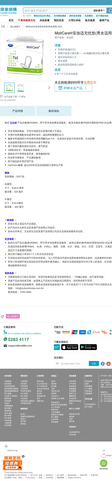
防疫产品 (72, 393)
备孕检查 (7, 400)
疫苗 (87, 383)
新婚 (20, 477)
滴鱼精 (53, 393)
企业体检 (7, 425)
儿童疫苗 (24, 381)
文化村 (69, 37)
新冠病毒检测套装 (11, 391)
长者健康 (72, 391)
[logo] (8, 16)
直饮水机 (40, 381)
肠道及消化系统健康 (59, 404)
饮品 (71, 403)
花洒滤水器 (41, 396)
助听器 (23, 423)
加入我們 (60, 475)
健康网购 (60, 477)
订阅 (94, 363)
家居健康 (88, 386)
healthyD (49, 477)
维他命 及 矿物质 (57, 398)
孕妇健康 (54, 421)
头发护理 (54, 419)
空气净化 (72, 383)
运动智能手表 (74, 432)
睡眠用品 (72, 396)
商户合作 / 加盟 (36, 475)
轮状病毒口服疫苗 (28, 400)
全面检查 (7, 381)
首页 (11, 20)
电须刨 (71, 416)
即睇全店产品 (73, 88)
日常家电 (72, 381)
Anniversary (30, 477)
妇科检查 (7, 383)
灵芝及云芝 (55, 391)
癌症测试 (7, 408)
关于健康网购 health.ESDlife (15, 475)
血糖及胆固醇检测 (28, 416)
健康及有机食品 (75, 400)
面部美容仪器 (74, 414)
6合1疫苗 (24, 396)
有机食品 (88, 391)
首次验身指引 (90, 404)
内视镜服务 (8, 405)
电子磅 (23, 421)
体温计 (23, 419)
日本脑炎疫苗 (26, 403)
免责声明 (94, 475)
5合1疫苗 (24, 393)
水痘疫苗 (24, 398)
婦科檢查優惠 (75, 15)
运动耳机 (72, 434)
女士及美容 (55, 407)
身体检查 (88, 381)
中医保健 (7, 420)
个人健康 (88, 388)
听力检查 (7, 418)
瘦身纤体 (54, 409)
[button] (49, 87)
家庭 (40, 477)
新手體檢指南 (102, 15)
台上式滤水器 (42, 383)
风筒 (71, 419)
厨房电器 (72, 386)
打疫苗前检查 (9, 386)
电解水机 (40, 400)
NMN (53, 381)
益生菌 (53, 386)
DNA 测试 (8, 413)
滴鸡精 (53, 383)
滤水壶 (39, 391)
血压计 (23, 414)
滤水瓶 (39, 393)
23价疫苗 (24, 386)
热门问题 (88, 406)
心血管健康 (55, 412)
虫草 (53, 388)
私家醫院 (89, 15)
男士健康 (7, 393)
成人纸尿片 (13, 316)
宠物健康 (72, 388)
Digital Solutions (74, 477)
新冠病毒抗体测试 (11, 388)
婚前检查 (7, 398)
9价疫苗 (24, 383)
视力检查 (7, 415)
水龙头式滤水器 (43, 388)
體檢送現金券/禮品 (42, 15)
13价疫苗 (24, 388)
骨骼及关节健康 (57, 414)
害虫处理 (72, 398)
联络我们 (49, 475)
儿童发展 (7, 422)
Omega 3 (54, 396)
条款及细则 (72, 475)
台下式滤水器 (42, 386)
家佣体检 (7, 410)
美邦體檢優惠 (60, 15)
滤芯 (38, 398)
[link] (11, 450)
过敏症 (7, 403)
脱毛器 (71, 421)
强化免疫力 (55, 402)
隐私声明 (83, 475)
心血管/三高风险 (10, 396)
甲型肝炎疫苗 (26, 391)
